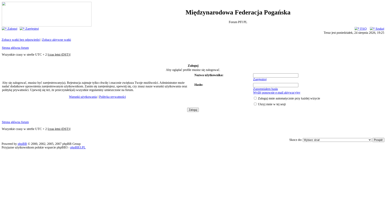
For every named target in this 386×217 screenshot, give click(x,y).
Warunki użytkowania (83, 96)
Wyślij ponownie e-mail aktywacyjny (276, 92)
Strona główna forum (15, 47)
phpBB (22, 143)
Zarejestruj (32, 28)
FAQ (363, 28)
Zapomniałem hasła (265, 89)
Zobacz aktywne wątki (56, 39)
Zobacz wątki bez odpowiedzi (21, 39)
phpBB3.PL (78, 147)
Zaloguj (12, 28)
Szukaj (379, 28)
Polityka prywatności (112, 96)
